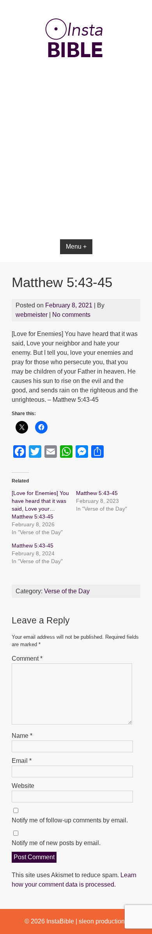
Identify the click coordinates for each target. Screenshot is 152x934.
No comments (71, 314)
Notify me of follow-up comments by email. (70, 820)
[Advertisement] (76, 172)
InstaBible (60, 921)
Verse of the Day (67, 591)
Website (23, 785)
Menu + (76, 246)
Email (22, 760)
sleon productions (103, 921)
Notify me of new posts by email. (56, 843)
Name (22, 735)
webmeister (32, 314)
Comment (27, 658)
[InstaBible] (76, 76)
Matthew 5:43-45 (97, 493)
